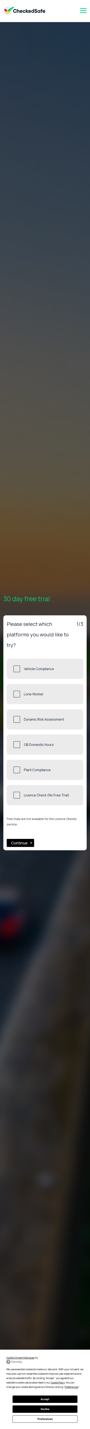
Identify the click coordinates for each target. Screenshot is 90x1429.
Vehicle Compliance (39, 669)
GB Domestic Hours (39, 744)
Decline (45, 1409)
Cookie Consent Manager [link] (20, 1358)
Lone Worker (34, 694)
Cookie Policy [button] (58, 1382)
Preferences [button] (71, 1387)
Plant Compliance (37, 770)
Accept (45, 1399)
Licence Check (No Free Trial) (46, 795)
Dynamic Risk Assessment (44, 719)
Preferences (45, 1419)
